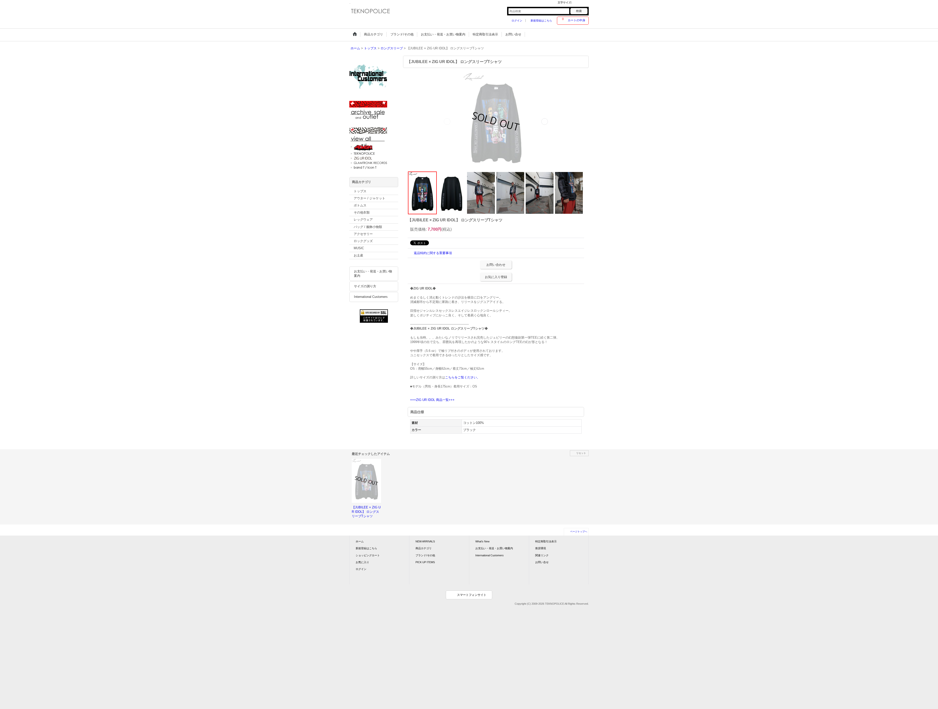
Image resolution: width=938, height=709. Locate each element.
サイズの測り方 (365, 286)
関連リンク (542, 555)
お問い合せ (542, 562)
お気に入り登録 (496, 277)
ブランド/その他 (425, 555)
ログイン (517, 20)
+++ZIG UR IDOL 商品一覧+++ (432, 400)
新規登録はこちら (541, 20)
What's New (482, 541)
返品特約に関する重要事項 (433, 253)
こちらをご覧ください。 (462, 377)
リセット (581, 453)
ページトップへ (578, 531)
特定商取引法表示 (546, 541)
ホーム (360, 541)
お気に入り (362, 562)
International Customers (371, 297)
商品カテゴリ (424, 548)
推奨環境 (540, 548)
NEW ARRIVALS (425, 541)
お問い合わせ (495, 265)
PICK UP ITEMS (425, 562)
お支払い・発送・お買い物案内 (373, 273)
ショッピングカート (368, 555)
